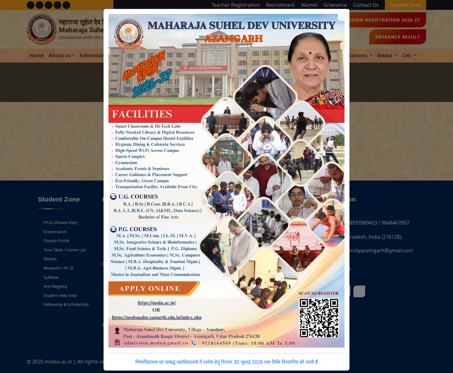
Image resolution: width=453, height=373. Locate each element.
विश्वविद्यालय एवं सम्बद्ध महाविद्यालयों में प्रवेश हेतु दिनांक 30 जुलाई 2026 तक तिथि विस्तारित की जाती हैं (226, 362)
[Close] (343, 15)
